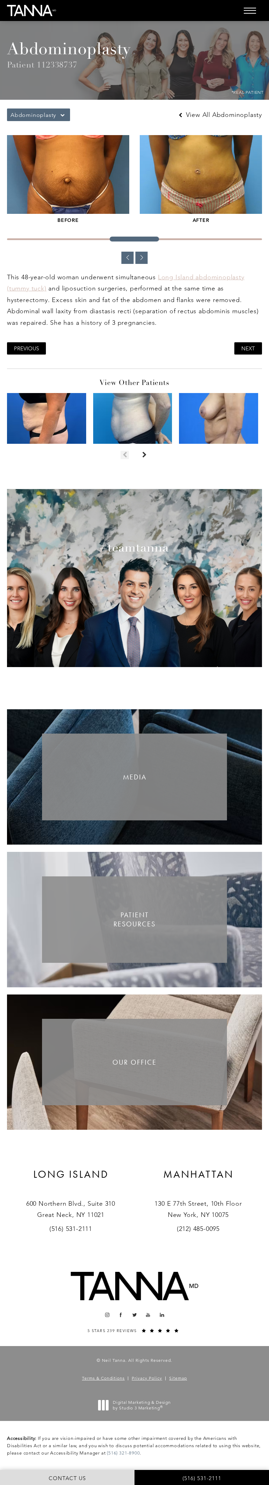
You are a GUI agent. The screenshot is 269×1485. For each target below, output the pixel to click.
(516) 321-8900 (123, 1453)
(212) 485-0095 (198, 1229)
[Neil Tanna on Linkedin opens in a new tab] (162, 1314)
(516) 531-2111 (70, 1229)
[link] (71, 1183)
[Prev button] (124, 455)
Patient (134, 919)
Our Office (134, 1062)
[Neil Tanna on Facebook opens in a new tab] (121, 1314)
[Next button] (144, 455)
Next (248, 348)
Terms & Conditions (103, 1378)
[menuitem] (107, 1314)
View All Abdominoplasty (223, 115)
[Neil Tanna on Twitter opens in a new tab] (134, 1314)
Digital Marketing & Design (141, 1405)
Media (134, 777)
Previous (26, 348)
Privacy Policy (147, 1378)
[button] (249, 10)
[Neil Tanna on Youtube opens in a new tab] (148, 1314)
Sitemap (178, 1378)
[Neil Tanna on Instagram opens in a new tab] (107, 1314)
